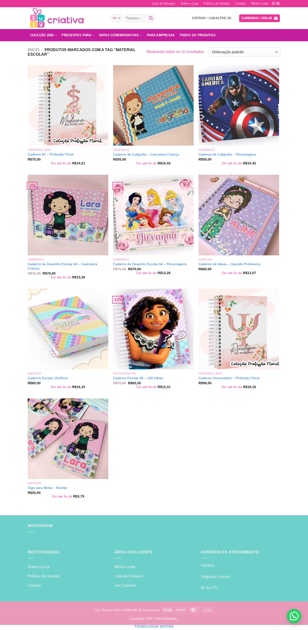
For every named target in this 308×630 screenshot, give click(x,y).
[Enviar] (151, 18)
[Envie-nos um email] (277, 3)
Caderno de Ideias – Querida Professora (229, 264)
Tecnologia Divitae (153, 626)
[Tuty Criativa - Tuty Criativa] (65, 18)
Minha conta (259, 3)
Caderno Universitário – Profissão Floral (229, 378)
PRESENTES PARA (76, 35)
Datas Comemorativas (119, 35)
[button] (259, 18)
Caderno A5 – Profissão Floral (50, 154)
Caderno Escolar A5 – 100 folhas (138, 378)
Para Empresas (161, 35)
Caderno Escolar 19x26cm (48, 378)
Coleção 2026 (42, 35)
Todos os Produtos (198, 35)
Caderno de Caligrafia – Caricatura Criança (146, 154)
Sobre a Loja (189, 3)
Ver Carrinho (125, 585)
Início (33, 50)
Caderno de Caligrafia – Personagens (227, 154)
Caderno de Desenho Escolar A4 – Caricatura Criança (62, 266)
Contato (240, 3)
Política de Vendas (217, 3)
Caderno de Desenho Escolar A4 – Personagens (150, 264)
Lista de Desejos (163, 3)
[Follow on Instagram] (273, 3)
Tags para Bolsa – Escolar (47, 488)
